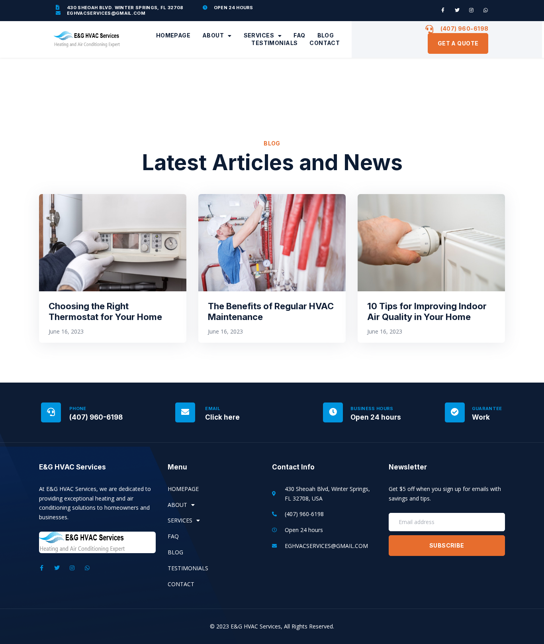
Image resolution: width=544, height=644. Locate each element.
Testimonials (274, 42)
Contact (324, 42)
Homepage (173, 35)
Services (259, 35)
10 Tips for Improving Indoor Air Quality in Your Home (427, 311)
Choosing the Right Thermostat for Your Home (105, 311)
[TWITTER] (457, 10)
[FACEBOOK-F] (442, 10)
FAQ (299, 35)
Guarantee (487, 408)
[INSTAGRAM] (471, 10)
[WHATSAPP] (485, 10)
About (213, 35)
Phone (77, 408)
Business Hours (371, 408)
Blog (325, 35)
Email (212, 408)
